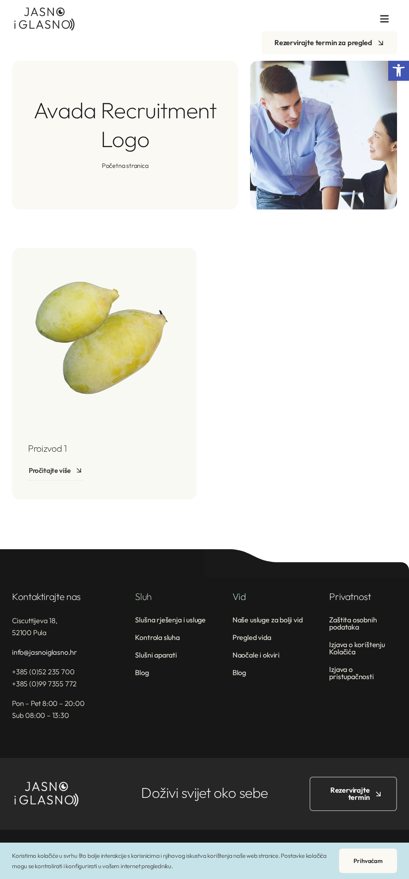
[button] (398, 70)
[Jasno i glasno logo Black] (44, 10)
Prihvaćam (368, 861)
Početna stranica (125, 165)
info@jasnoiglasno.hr (44, 652)
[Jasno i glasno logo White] (46, 784)
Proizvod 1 (47, 448)
